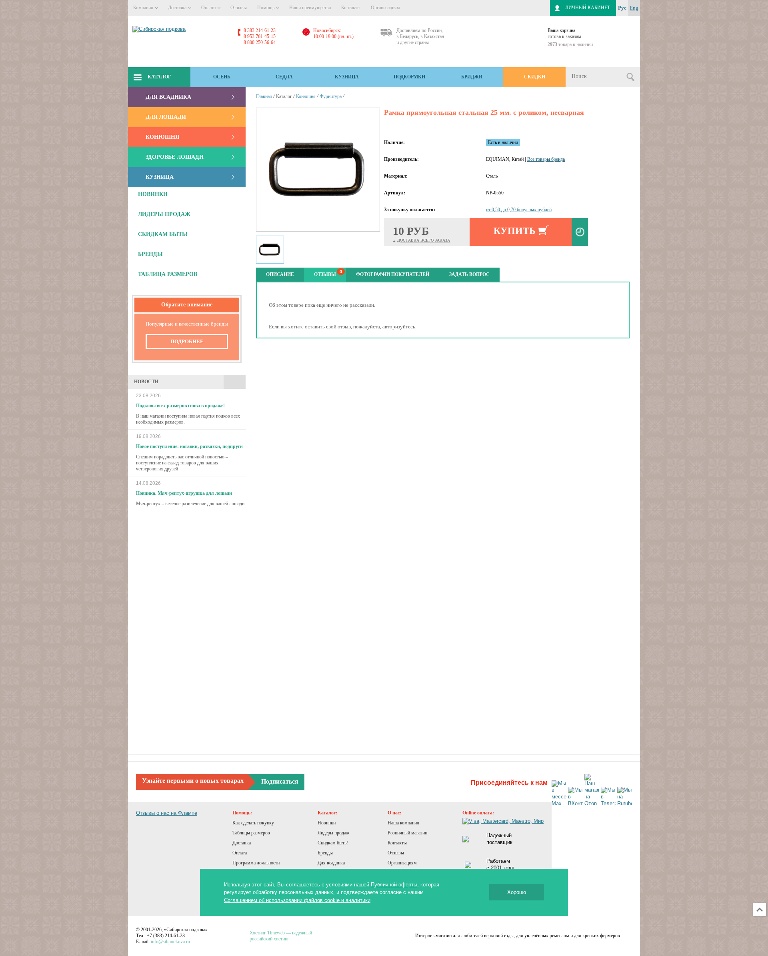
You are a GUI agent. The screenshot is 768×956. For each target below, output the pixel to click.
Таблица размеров (167, 274)
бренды (150, 254)
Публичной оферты (394, 885)
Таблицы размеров (251, 833)
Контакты (350, 7)
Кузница (347, 77)
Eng (634, 8)
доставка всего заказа (423, 240)
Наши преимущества (310, 7)
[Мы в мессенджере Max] (559, 794)
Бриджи (471, 77)
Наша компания (403, 823)
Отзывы (238, 7)
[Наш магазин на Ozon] (591, 791)
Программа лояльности (256, 863)
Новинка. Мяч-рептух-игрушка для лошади (184, 493)
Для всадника (168, 97)
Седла (284, 77)
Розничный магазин (407, 833)
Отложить (580, 232)
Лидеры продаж (333, 833)
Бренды (325, 853)
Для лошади (166, 117)
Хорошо (516, 892)
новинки (153, 194)
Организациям (385, 7)
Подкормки (409, 77)
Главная (264, 96)
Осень (221, 77)
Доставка (178, 7)
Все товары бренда (546, 159)
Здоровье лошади (175, 157)
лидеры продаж (164, 214)
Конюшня (162, 137)
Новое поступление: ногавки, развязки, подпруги (189, 446)
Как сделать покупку (253, 823)
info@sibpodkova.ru (170, 941)
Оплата (209, 7)
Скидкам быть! (333, 843)
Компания (143, 7)
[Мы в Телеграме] (608, 797)
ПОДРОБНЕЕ (187, 341)
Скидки (534, 77)
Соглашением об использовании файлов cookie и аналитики (297, 900)
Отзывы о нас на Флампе (166, 813)
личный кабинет (587, 7)
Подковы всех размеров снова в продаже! (180, 405)
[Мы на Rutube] (624, 797)
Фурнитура (331, 96)
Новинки (327, 823)
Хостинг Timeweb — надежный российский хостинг (281, 936)
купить (515, 231)
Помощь (266, 7)
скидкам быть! (163, 234)
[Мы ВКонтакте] (575, 797)
